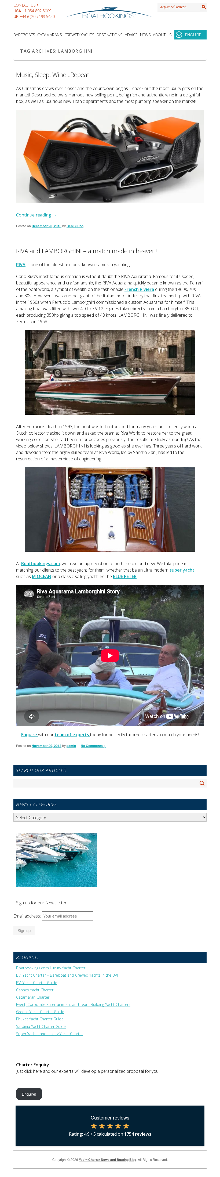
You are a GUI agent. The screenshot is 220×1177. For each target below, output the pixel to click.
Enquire (193, 34)
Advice (131, 34)
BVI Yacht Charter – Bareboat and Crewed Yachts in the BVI (67, 975)
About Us (162, 34)
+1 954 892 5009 (36, 10)
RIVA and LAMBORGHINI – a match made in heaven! (86, 251)
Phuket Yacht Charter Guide (40, 1019)
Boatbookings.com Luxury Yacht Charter (50, 968)
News (145, 34)
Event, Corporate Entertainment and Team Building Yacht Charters (73, 1004)
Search (203, 7)
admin (71, 745)
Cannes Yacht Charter (34, 990)
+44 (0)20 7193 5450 (37, 16)
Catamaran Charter (32, 997)
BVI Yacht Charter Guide (36, 983)
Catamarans (49, 34)
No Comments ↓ (93, 745)
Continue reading (36, 215)
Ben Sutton (75, 225)
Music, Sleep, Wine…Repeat (52, 74)
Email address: (27, 916)
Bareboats (24, 34)
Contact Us (24, 5)
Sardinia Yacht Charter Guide (41, 1026)
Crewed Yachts (79, 34)
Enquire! (29, 1094)
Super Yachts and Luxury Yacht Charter (49, 1034)
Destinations (110, 34)
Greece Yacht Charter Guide (40, 1012)
